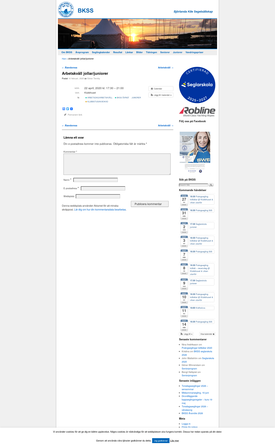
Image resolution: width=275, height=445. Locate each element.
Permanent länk (75, 114)
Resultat (117, 52)
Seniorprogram (189, 368)
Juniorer (177, 52)
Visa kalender (206, 334)
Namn (67, 179)
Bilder (139, 52)
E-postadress (71, 188)
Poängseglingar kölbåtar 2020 (197, 347)
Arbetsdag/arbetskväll (99, 97)
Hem (64, 58)
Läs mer (174, 440)
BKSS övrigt (122, 97)
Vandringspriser (194, 52)
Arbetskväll (165, 67)
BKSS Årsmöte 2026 (192, 413)
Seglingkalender (101, 52)
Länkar (129, 52)
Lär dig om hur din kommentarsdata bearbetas (100, 209)
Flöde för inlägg (189, 427)
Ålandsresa (69, 67)
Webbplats (68, 196)
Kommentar (70, 151)
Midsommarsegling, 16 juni (195, 392)
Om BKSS (66, 52)
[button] (161, 95)
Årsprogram (82, 52)
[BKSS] (137, 34)
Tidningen (151, 52)
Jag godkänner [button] (161, 440)
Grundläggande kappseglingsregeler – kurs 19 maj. (197, 399)
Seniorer (165, 52)
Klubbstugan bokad (97, 101)
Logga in (186, 423)
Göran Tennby (93, 78)
